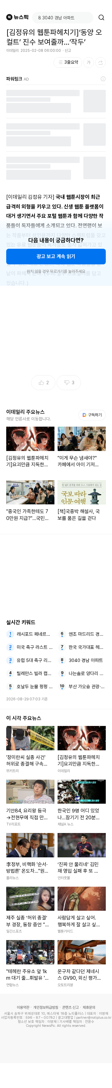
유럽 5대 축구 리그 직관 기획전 (35, 660)
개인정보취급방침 (45, 1007)
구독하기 (93, 415)
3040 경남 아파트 (86, 660)
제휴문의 (89, 1007)
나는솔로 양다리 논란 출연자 (87, 673)
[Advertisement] (56, 1075)
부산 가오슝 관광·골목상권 (87, 686)
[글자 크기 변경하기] (88, 62)
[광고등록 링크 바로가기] (103, 78)
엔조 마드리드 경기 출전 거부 (87, 634)
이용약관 (23, 1007)
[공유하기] (100, 62)
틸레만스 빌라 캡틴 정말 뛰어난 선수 (35, 673)
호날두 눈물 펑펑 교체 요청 (35, 686)
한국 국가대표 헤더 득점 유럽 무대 (87, 647)
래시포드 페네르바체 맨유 (35, 634)
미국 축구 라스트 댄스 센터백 (35, 647)
